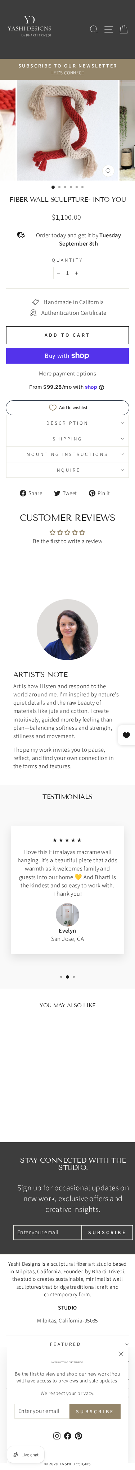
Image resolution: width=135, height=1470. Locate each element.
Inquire (67, 470)
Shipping (67, 438)
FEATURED (66, 1344)
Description (67, 423)
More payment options (67, 373)
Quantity (67, 260)
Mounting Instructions (67, 454)
